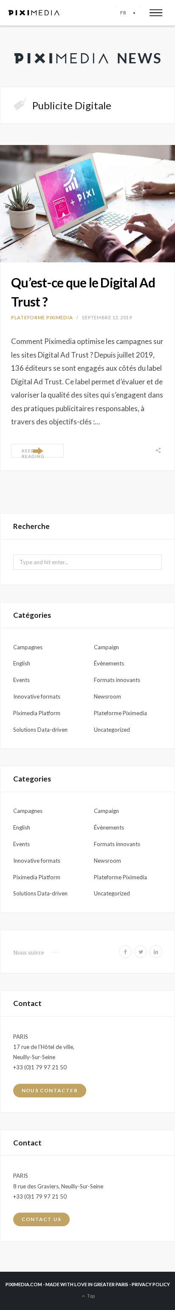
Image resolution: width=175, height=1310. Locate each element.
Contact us (41, 1219)
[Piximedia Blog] (87, 56)
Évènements (109, 663)
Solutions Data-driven (40, 729)
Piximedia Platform (36, 713)
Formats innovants (117, 679)
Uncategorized (112, 729)
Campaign (106, 647)
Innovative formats (36, 696)
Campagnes (27, 647)
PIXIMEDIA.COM (24, 1284)
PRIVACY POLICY (151, 1284)
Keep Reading (33, 453)
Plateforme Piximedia (42, 317)
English (21, 663)
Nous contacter (50, 1090)
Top (90, 1296)
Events (21, 679)
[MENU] (156, 12)
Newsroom (107, 696)
